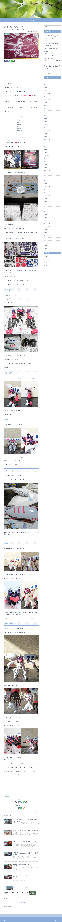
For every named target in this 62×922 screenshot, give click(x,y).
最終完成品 (19, 128)
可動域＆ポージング (21, 130)
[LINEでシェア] (12, 61)
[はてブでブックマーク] (9, 61)
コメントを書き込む (21, 902)
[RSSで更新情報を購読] (24, 808)
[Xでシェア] (5, 61)
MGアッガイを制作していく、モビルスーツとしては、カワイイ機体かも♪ (52, 60)
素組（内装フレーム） (22, 122)
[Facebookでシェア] (7, 61)
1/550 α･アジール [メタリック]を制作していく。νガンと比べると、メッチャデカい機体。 (52, 53)
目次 (19, 116)
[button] (14, 61)
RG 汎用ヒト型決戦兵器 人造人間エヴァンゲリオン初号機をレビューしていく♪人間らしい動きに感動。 (52, 38)
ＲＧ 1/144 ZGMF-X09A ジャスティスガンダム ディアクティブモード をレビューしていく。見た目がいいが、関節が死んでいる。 (52, 46)
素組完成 (19, 124)
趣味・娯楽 (7, 796)
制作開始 (19, 120)
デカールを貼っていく (22, 126)
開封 (18, 119)
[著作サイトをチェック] (19, 808)
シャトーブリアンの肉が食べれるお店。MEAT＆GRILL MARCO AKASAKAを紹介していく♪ (52, 67)
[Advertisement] (21, 74)
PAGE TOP (31, 915)
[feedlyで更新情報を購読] (21, 808)
